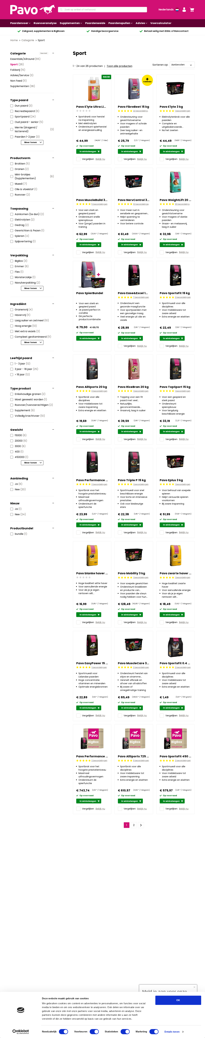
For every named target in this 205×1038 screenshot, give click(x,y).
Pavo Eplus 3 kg (171, 480)
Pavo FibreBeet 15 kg (133, 107)
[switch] (94, 1031)
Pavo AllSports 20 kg (91, 387)
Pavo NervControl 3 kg (134, 200)
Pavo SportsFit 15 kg (175, 293)
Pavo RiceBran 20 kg (133, 387)
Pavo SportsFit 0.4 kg (175, 663)
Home (14, 40)
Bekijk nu (100, 159)
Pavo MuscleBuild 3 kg (92, 200)
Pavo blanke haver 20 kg (92, 573)
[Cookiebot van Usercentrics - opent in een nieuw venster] (21, 1031)
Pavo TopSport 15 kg (175, 387)
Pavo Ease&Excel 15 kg (134, 293)
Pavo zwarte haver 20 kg (175, 573)
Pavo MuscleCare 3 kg (134, 663)
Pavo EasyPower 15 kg (92, 663)
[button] (184, 9)
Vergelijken (88, 159)
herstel (44, 53)
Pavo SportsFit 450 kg (175, 756)
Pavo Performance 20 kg (92, 480)
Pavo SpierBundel (89, 293)
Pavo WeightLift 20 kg (175, 200)
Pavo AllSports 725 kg (134, 756)
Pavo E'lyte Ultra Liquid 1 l (92, 107)
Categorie (28, 40)
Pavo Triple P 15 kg (132, 480)
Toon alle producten (119, 66)
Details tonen (171, 1031)
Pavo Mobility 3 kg (131, 573)
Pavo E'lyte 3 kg (171, 107)
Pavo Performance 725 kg (92, 756)
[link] (192, 9)
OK (178, 1000)
